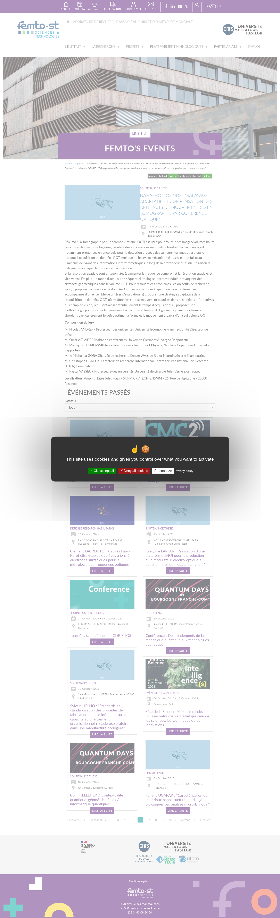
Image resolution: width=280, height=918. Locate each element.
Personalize (163, 470)
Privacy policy (184, 470)
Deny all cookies (135, 470)
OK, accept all (103, 470)
